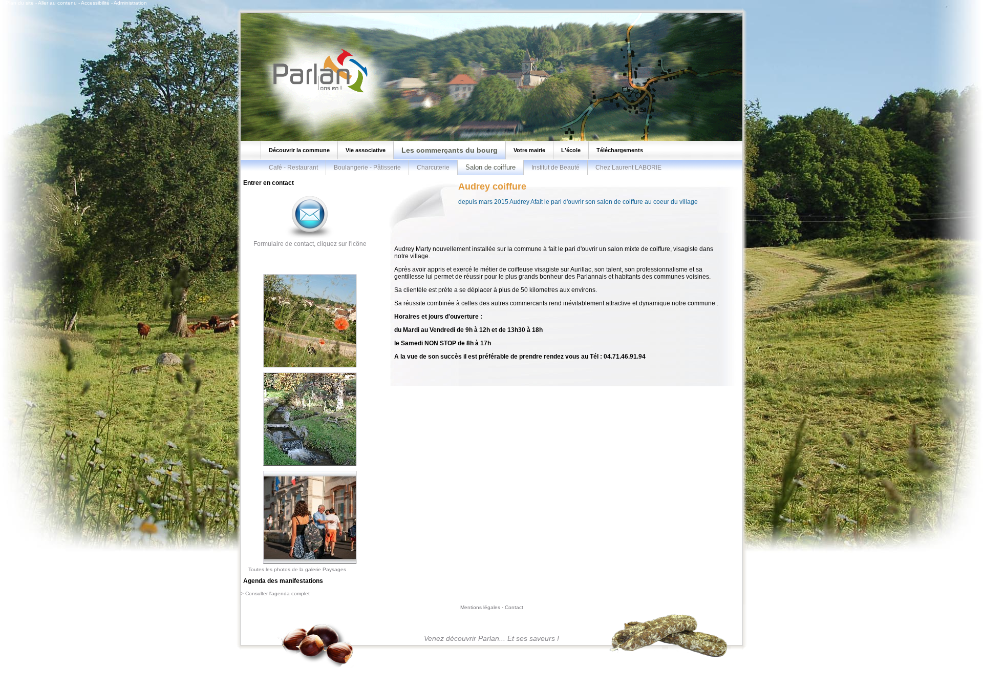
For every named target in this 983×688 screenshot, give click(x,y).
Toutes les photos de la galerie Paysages (297, 569)
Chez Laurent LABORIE (628, 167)
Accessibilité (95, 3)
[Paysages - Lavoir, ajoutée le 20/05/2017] (310, 466)
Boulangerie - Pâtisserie (367, 167)
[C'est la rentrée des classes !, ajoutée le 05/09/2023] (310, 564)
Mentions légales (480, 607)
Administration (130, 3)
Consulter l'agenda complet (277, 593)
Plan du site (20, 3)
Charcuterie (433, 167)
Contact (514, 607)
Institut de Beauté (555, 167)
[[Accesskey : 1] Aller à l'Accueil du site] (317, 91)
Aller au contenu (57, 3)
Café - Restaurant (293, 167)
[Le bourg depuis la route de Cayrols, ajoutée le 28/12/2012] (310, 367)
